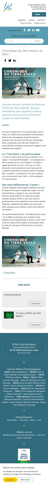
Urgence (22, 20)
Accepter (9, 480)
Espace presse (40, 23)
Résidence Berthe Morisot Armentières (19, 435)
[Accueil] (8, 7)
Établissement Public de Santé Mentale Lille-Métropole (37, 7)
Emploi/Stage (26, 23)
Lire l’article (35, 303)
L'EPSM (31, 20)
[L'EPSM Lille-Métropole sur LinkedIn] (33, 30)
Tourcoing (24, 420)
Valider (37, 41)
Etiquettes (9, 272)
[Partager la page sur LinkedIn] (14, 61)
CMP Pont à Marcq (13, 377)
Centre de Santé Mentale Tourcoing (24, 402)
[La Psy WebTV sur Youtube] (38, 30)
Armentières (12, 420)
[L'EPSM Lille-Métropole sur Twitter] (29, 30)
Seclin (32, 420)
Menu (37, 14)
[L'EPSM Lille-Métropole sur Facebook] (24, 30)
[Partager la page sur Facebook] (5, 61)
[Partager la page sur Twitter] (10, 61)
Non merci (25, 480)
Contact (41, 20)
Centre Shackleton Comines (22, 385)
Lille (39, 420)
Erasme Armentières (19, 372)
